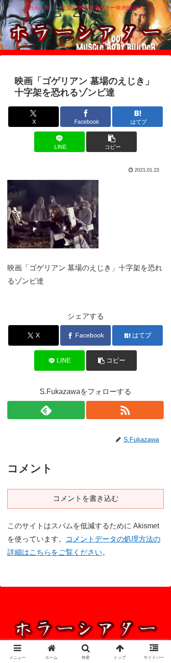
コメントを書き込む (86, 498)
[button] (111, 142)
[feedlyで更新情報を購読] (46, 410)
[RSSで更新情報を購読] (125, 410)
